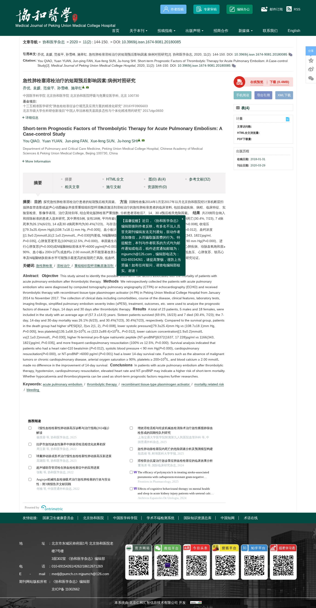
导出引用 (263, 95)
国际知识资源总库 (197, 518)
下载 (279, 82)
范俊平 (48, 88)
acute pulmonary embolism (63, 384)
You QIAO (31, 141)
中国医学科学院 (125, 518)
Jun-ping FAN (76, 141)
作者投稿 (177, 9)
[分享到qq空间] (311, 60)
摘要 (68, 179)
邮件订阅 (276, 9)
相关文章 (72, 187)
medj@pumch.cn (64, 574)
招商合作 (221, 31)
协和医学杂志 (54, 42)
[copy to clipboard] (233, 65)
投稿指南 (165, 31)
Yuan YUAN (52, 141)
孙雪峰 (62, 88)
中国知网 (228, 518)
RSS (297, 9)
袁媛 (36, 88)
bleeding (33, 390)
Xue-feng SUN (102, 141)
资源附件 (157, 187)
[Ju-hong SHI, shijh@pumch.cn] (139, 140)
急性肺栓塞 (44, 266)
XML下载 (284, 95)
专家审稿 (210, 9)
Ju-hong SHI (127, 141)
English (294, 31)
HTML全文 (115, 179)
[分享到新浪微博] (311, 69)
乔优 (26, 88)
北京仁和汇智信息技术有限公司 (153, 603)
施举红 (76, 88)
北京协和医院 (93, 518)
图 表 (157, 179)
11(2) (87, 42)
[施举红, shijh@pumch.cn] (83, 87)
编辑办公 (243, 9)
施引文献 (113, 187)
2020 (74, 42)
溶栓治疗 (64, 266)
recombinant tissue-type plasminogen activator (156, 384)
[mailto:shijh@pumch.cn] (87, 87)
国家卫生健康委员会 (58, 518)
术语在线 (251, 518)
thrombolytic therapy (102, 384)
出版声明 (193, 31)
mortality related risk (209, 384)
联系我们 (270, 31)
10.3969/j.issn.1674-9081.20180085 (151, 42)
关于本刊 (137, 31)
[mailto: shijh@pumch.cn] (143, 140)
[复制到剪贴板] (290, 54)
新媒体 (244, 31)
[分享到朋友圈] (311, 78)
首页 (115, 31)
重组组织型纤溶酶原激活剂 (94, 266)
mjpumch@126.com (93, 574)
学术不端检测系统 (160, 518)
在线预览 (256, 82)
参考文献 (199, 179)
